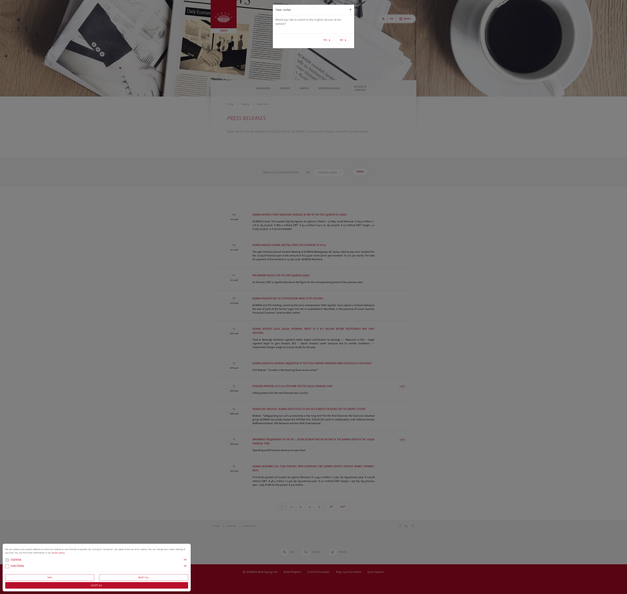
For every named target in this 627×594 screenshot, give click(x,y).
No (341, 40)
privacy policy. (58, 553)
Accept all (96, 585)
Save (49, 577)
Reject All (143, 577)
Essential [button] (16, 559)
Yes (325, 40)
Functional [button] (17, 566)
